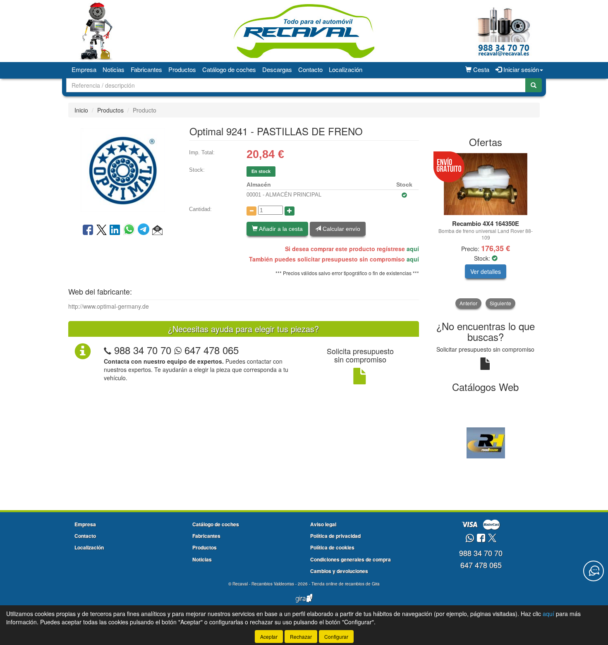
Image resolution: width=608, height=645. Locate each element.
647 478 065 (210, 350)
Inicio (81, 110)
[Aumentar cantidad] (289, 211)
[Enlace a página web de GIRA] (304, 603)
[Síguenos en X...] (492, 538)
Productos (182, 69)
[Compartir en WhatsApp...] (130, 230)
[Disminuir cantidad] (251, 211)
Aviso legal (323, 524)
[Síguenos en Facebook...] (481, 538)
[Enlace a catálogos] (486, 441)
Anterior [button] (468, 303)
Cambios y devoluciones (339, 571)
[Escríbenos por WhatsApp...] (469, 538)
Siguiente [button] (500, 303)
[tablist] (485, 230)
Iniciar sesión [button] (520, 69)
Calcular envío (340, 228)
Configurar (336, 636)
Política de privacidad (335, 535)
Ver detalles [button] (485, 271)
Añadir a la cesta (280, 228)
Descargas (277, 69)
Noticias (113, 69)
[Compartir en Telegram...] (145, 230)
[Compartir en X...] (101, 230)
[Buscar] (533, 85)
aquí (413, 249)
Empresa (84, 69)
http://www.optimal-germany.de (108, 306)
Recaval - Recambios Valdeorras (263, 584)
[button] (157, 230)
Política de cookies (332, 547)
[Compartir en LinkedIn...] (115, 230)
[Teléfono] (107, 350)
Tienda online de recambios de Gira (345, 584)
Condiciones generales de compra (350, 559)
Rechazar (301, 636)
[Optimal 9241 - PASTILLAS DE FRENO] (122, 169)
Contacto (310, 69)
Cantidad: (200, 209)
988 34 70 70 (142, 350)
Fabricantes (146, 69)
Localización (345, 69)
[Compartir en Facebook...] (87, 230)
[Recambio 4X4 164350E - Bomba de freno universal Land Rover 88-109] (486, 184)
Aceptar (269, 636)
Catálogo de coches (229, 69)
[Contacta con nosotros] (593, 571)
